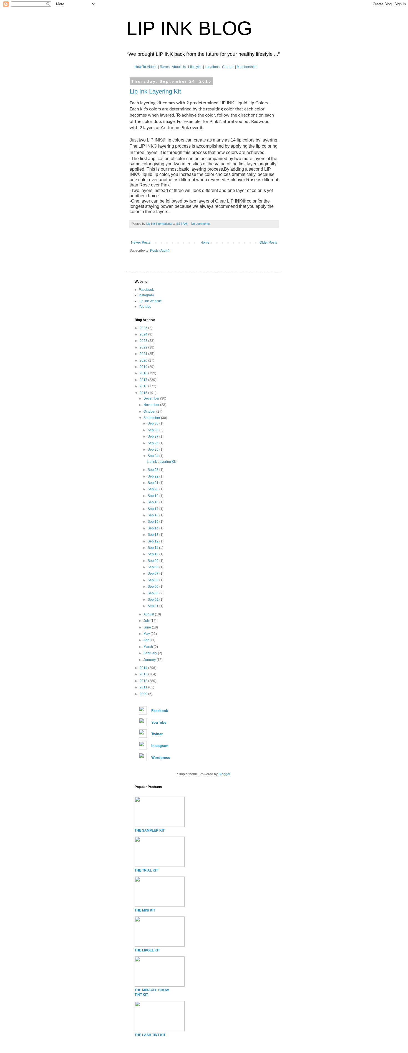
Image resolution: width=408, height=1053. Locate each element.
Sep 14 (153, 528)
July (146, 621)
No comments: (201, 223)
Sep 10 (153, 554)
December (151, 398)
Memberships (247, 67)
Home (205, 242)
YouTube (158, 722)
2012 (144, 681)
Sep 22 (153, 476)
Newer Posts (140, 242)
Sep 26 (153, 443)
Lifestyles (195, 67)
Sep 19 (153, 496)
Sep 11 (153, 548)
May (147, 634)
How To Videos (146, 67)
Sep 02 (153, 600)
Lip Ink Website (150, 301)
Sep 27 (153, 436)
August (149, 614)
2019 (144, 367)
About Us (179, 67)
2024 (144, 334)
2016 (144, 386)
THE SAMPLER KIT (150, 830)
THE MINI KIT (145, 910)
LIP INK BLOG (189, 28)
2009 (144, 694)
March (148, 647)
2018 (144, 373)
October (149, 411)
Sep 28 (153, 430)
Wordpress (160, 758)
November (151, 405)
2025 (144, 328)
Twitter (157, 734)
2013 (144, 674)
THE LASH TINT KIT (150, 1035)
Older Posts (268, 242)
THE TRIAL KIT (146, 870)
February (150, 653)
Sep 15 (153, 522)
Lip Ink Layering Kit (155, 91)
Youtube (145, 307)
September (152, 418)
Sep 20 (153, 489)
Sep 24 (153, 456)
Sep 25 (153, 449)
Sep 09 (153, 561)
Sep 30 (153, 423)
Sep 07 (153, 573)
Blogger (224, 774)
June (147, 627)
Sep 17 (153, 509)
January (150, 660)
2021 (144, 354)
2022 (144, 347)
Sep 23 (153, 470)
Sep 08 (153, 567)
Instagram (146, 295)
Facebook (146, 290)
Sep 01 (153, 606)
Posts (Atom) (159, 250)
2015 (144, 393)
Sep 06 (153, 580)
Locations (212, 67)
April (147, 640)
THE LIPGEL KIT (147, 950)
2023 (144, 341)
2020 (144, 360)
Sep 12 (153, 541)
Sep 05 (153, 587)
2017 (144, 380)
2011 (144, 687)
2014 (144, 668)
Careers (228, 67)
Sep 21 (153, 483)
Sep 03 (153, 593)
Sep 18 (153, 502)
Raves (165, 67)
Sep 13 (153, 535)
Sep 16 (153, 515)
